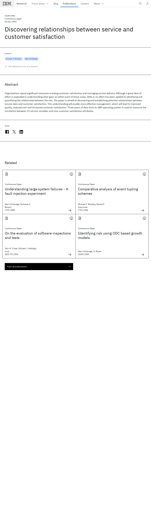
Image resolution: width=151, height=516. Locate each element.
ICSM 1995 (10, 15)
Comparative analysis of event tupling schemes (108, 191)
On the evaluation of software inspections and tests (38, 235)
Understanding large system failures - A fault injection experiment (36, 191)
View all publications (17, 266)
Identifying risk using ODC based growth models (110, 235)
